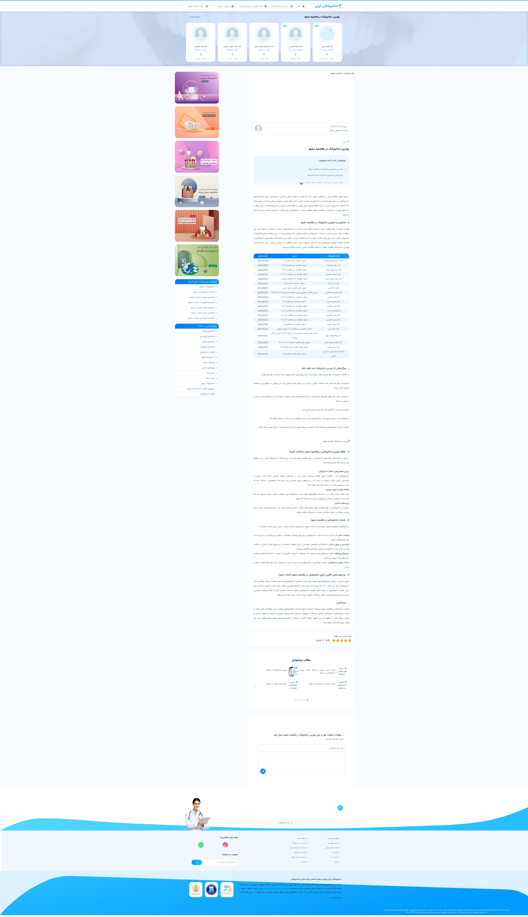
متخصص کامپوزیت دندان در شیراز (201, 302)
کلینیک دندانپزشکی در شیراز (204, 291)
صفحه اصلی (301, 838)
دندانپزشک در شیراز (207, 286)
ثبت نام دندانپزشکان (286, 822)
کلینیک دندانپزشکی (207, 352)
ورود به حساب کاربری (196, 6)
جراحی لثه (211, 372)
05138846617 (263, 306)
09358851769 (262, 342)
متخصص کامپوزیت (207, 346)
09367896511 (263, 283)
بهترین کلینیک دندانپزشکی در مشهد (322, 683)
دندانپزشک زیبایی (208, 383)
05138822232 (262, 292)
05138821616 (263, 335)
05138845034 (262, 287)
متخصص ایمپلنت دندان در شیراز (202, 297)
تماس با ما (334, 857)
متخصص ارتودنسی (207, 336)
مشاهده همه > (194, 16)
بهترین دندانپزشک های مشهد (324, 581)
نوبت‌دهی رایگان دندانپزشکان (277, 888)
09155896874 (263, 278)
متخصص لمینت (208, 331)
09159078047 (263, 347)
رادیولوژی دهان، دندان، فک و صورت (201, 388)
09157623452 (263, 324)
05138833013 (262, 319)
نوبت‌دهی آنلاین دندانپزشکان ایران (271, 618)
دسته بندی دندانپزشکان (280, 6)
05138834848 (262, 297)
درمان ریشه (210, 378)
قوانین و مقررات (332, 838)
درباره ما (335, 852)
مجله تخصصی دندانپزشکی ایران (251, 6)
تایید (196, 862)
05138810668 (263, 353)
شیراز (336, 861)
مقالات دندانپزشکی (207, 393)
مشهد (345, 142)
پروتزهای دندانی (208, 367)
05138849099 (263, 315)
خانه (298, 6)
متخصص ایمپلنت (208, 341)
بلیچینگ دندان (209, 362)
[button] (255, 686)
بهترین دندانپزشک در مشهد (276, 670)
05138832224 (262, 260)
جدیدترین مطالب (299, 852)
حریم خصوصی (333, 843)
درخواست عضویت (223, 6)
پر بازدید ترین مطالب (298, 857)
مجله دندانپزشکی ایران (298, 847)
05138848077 (262, 328)
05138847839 (262, 301)
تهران (304, 861)
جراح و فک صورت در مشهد (276, 683)
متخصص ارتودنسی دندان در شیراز (201, 318)
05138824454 (262, 265)
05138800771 (263, 274)
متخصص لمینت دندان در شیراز (203, 307)
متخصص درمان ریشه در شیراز (203, 312)
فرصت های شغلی (332, 847)
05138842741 (263, 269)
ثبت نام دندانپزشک (299, 843)
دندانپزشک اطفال (208, 357)
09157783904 (263, 310)
